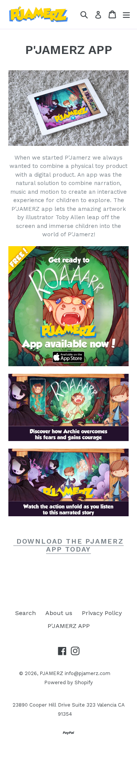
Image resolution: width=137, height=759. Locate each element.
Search (25, 613)
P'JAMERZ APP (69, 625)
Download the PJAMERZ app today (68, 545)
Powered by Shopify (68, 682)
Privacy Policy (102, 613)
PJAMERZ (51, 673)
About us (58, 613)
